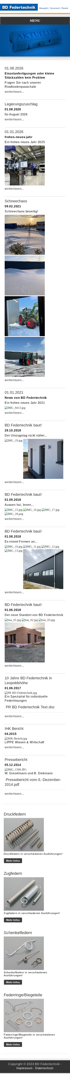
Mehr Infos (13, 860)
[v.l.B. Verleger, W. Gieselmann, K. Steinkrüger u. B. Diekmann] (21, 692)
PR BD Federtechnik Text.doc (30, 707)
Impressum (24, 1068)
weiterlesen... (14, 91)
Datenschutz (44, 1068)
